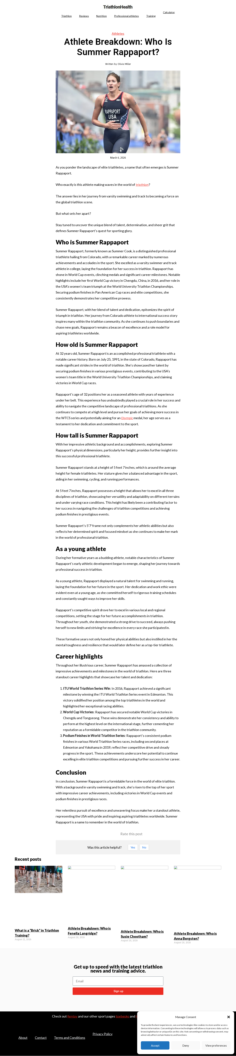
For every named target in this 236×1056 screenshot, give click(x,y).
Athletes (118, 33)
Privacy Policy (102, 1034)
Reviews (84, 15)
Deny (185, 1045)
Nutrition (101, 15)
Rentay (72, 1016)
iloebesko (122, 1016)
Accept (155, 1045)
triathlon (142, 185)
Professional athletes (126, 15)
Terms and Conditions (69, 1038)
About (22, 1038)
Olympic (127, 418)
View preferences (216, 1045)
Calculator (169, 12)
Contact (41, 1038)
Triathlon (66, 15)
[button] (228, 1017)
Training (151, 15)
